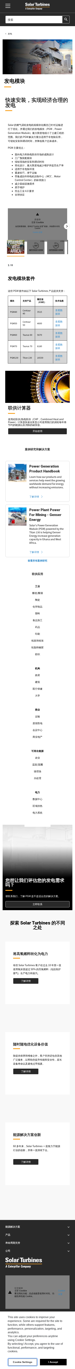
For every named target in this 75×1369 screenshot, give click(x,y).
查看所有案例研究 (37, 560)
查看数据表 (59, 311)
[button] (15, 247)
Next (67, 226)
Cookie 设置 (37, 232)
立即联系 (37, 904)
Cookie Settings (22, 1362)
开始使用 (37, 431)
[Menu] (7, 6)
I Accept (53, 1362)
